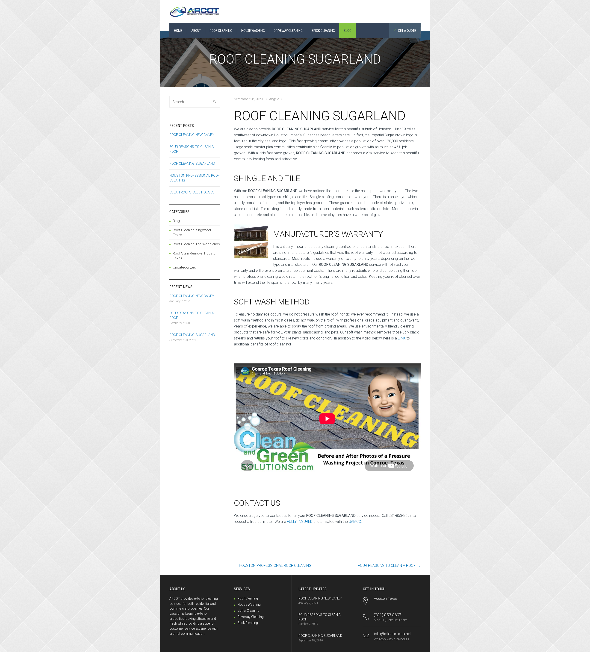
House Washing (249, 604)
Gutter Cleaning (248, 610)
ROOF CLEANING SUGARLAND (192, 163)
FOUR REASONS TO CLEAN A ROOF (387, 565)
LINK (402, 338)
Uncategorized (184, 267)
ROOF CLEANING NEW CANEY (191, 135)
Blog (176, 221)
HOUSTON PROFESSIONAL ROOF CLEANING (275, 565)
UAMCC (355, 521)
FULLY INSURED (300, 521)
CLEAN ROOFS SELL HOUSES (192, 192)
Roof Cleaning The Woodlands (196, 244)
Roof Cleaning (247, 598)
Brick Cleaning (247, 623)
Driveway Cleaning (250, 617)
